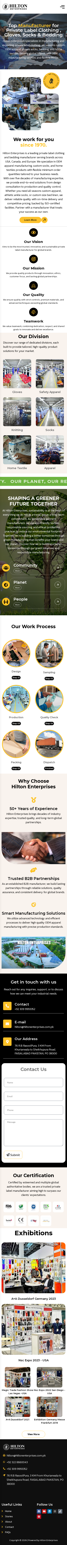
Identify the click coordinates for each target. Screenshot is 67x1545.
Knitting (17, 430)
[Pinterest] (39, 1516)
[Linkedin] (49, 1511)
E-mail (20, 1022)
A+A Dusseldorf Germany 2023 (33, 1299)
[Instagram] (55, 1511)
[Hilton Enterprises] (14, 7)
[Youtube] (44, 1511)
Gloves (17, 392)
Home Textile (17, 468)
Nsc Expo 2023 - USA (33, 1360)
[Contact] (7, 1006)
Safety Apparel (50, 392)
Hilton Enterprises (49, 1540)
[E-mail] (7, 1024)
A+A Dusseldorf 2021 (17, 1419)
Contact (22, 1004)
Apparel (49, 468)
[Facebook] (39, 1511)
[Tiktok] (60, 1511)
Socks (49, 430)
